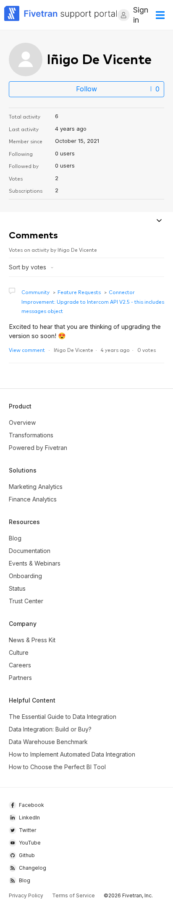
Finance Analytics (33, 499)
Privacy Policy (26, 895)
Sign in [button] (140, 14)
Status (17, 588)
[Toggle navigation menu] (159, 221)
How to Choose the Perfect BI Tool (57, 766)
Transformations (31, 435)
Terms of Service (73, 895)
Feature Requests (79, 291)
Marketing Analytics (36, 486)
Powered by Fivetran (38, 447)
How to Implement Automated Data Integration (72, 754)
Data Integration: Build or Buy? (50, 729)
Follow (86, 89)
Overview (22, 422)
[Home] (61, 15)
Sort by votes (28, 267)
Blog (15, 538)
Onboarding (25, 575)
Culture (19, 652)
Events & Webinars (34, 563)
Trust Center (26, 601)
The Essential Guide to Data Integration (62, 716)
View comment (27, 349)
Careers (20, 665)
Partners (20, 677)
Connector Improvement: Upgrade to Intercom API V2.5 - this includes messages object (92, 301)
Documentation (29, 550)
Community (35, 291)
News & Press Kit (32, 639)
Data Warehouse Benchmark (48, 741)
